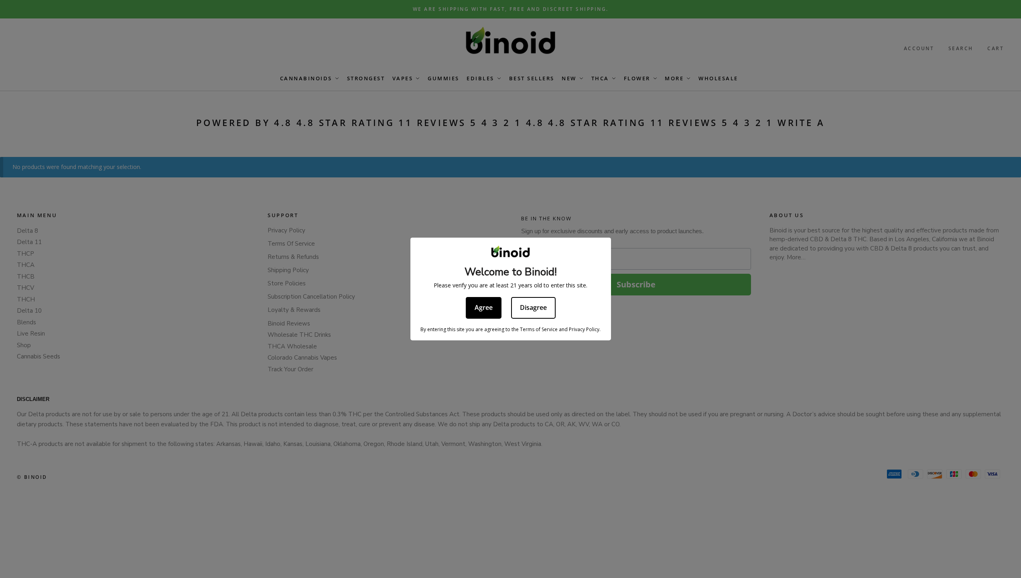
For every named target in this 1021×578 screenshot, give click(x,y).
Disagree (533, 307)
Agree (484, 307)
